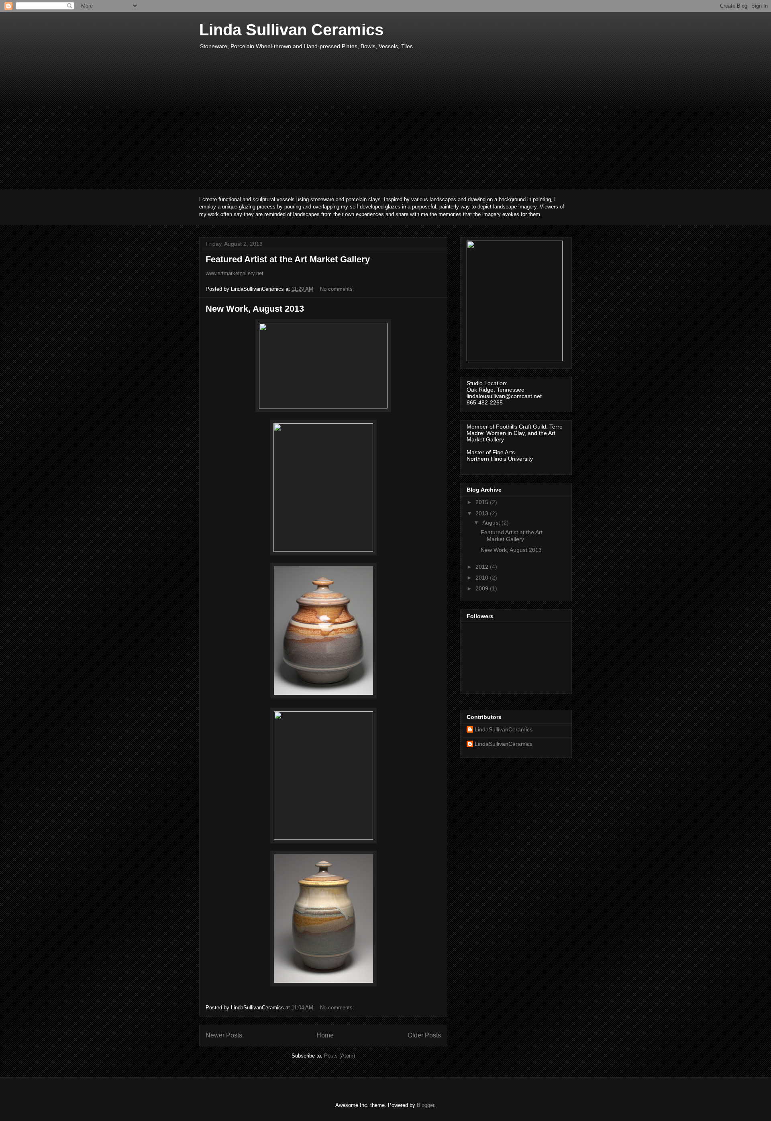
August (492, 522)
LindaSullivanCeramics (503, 729)
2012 (482, 567)
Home (325, 1035)
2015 (482, 502)
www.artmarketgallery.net (234, 273)
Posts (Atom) (339, 1056)
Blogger (425, 1105)
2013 (482, 513)
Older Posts (424, 1035)
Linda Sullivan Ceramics (291, 30)
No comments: (338, 289)
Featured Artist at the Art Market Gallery (288, 259)
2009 (482, 588)
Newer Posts (224, 1035)
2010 (482, 577)
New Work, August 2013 (255, 309)
